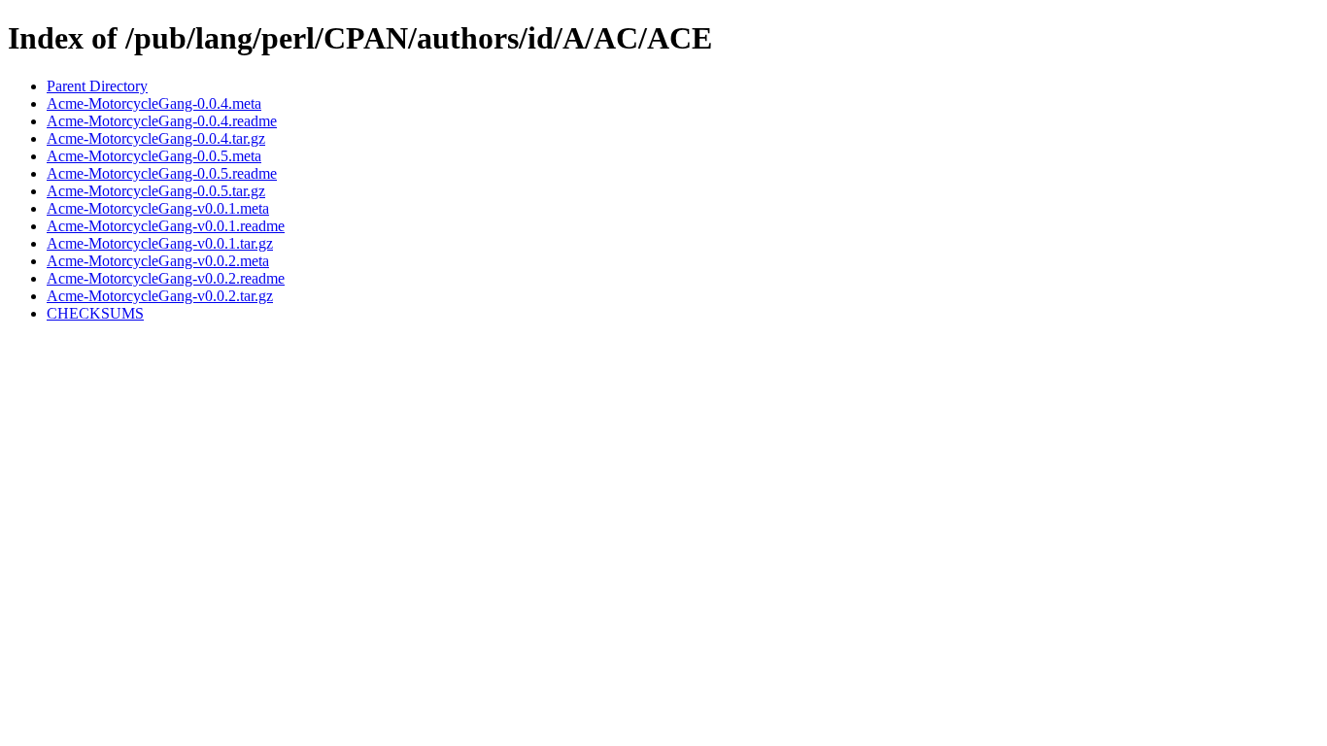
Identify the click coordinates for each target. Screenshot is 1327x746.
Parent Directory (97, 86)
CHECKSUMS (95, 313)
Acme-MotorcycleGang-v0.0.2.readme (166, 278)
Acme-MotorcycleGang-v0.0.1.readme (166, 226)
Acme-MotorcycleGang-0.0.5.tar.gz (156, 191)
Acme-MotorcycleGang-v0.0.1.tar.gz (160, 243)
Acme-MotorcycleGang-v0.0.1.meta (158, 208)
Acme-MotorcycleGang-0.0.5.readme (162, 173)
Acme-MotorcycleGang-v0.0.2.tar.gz (160, 296)
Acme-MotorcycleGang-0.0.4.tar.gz (156, 138)
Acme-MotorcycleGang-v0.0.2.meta (158, 261)
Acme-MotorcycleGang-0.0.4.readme (162, 121)
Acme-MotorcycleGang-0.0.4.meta (154, 103)
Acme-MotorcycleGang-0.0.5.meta (154, 156)
